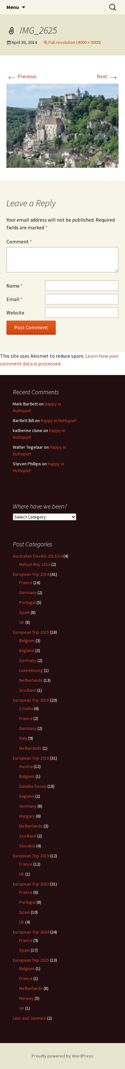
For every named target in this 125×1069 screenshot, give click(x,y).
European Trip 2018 (31, 758)
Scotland (27, 690)
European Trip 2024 (31, 932)
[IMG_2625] (62, 125)
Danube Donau (32, 786)
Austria (26, 766)
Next (108, 76)
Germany (28, 592)
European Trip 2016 (31, 700)
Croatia (26, 708)
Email (14, 299)
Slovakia (27, 846)
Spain (24, 612)
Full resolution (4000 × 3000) (74, 42)
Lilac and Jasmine (29, 1018)
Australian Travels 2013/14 (38, 556)
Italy (23, 738)
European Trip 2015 (31, 632)
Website (15, 312)
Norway (26, 998)
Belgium (27, 640)
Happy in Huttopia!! (58, 420)
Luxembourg (31, 670)
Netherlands (31, 680)
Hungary (27, 816)
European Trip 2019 (31, 856)
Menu (12, 7)
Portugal (27, 602)
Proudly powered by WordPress (62, 1056)
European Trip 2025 (31, 960)
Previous (21, 76)
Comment (19, 241)
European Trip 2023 (31, 884)
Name (14, 285)
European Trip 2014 (31, 574)
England (26, 650)
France (25, 582)
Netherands (30, 748)
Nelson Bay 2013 (34, 564)
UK (21, 622)
